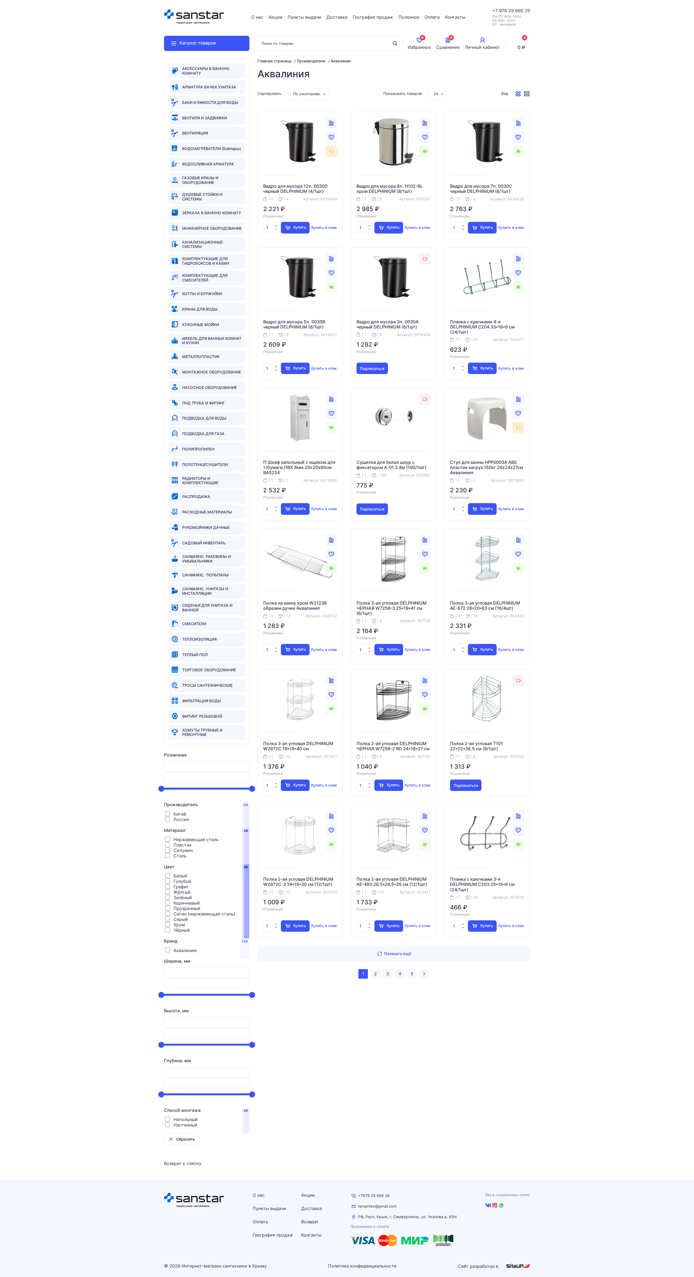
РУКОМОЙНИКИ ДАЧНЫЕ (206, 527)
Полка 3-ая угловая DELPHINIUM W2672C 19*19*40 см (298, 746)
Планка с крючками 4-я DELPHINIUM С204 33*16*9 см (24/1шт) (482, 327)
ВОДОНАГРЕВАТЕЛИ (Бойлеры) (211, 148)
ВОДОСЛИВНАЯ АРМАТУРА (208, 164)
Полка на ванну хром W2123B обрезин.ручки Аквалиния (295, 606)
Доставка (337, 17)
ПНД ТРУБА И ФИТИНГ (203, 403)
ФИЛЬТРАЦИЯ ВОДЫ (201, 700)
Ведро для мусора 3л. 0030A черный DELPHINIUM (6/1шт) (387, 324)
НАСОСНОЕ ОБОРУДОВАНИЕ (209, 387)
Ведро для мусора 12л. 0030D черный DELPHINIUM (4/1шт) (295, 189)
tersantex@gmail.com (377, 1206)
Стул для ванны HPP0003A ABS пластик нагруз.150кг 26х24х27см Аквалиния (486, 467)
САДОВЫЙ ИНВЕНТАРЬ (204, 543)
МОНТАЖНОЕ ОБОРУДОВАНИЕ (211, 372)
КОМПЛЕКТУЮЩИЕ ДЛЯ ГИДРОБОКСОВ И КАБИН (205, 261)
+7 (495, 10)
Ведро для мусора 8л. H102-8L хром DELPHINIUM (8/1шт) (389, 189)
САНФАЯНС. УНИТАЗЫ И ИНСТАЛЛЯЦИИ (205, 591)
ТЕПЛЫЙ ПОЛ (195, 654)
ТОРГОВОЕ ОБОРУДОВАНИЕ (209, 670)
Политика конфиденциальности (362, 1266)
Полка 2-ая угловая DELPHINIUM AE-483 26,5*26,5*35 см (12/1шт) (391, 882)
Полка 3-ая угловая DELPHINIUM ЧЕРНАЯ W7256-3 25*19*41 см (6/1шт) (391, 608)
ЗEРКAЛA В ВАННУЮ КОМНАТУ (211, 212)
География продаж (373, 17)
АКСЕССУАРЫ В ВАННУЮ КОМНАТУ (205, 70)
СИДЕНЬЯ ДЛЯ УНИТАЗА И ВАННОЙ (207, 607)
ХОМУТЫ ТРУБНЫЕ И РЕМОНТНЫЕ (202, 732)
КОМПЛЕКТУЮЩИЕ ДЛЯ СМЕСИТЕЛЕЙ (204, 277)
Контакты (455, 17)
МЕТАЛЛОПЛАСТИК (201, 356)
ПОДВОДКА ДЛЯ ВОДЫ (204, 418)
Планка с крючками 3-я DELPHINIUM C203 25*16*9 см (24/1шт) (482, 884)
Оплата (432, 17)
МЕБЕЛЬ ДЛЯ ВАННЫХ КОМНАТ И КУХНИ (212, 340)
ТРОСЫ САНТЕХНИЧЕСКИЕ (207, 685)
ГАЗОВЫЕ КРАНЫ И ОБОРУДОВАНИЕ (200, 180)
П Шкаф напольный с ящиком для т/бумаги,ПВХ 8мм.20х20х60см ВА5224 (299, 467)
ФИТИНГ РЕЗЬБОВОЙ (202, 716)
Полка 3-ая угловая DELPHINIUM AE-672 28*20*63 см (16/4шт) (485, 606)
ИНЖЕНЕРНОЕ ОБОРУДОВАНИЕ (212, 228)
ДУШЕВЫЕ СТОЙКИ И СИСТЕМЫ (202, 196)
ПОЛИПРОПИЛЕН (198, 449)
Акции (275, 17)
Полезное (409, 17)
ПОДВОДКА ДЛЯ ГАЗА (203, 433)
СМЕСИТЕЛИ (194, 623)
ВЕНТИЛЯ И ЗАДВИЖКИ (204, 118)
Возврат (310, 1221)
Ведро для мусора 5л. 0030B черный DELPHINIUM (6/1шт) (294, 324)
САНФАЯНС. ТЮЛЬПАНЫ (205, 575)
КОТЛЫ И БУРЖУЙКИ (202, 293)
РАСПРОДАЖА (196, 496)
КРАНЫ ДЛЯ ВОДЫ (199, 309)
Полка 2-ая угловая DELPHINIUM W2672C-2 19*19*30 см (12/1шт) (298, 882)
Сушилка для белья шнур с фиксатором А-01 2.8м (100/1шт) (391, 465)
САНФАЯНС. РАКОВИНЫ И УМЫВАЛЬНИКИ (206, 558)
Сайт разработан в (479, 1266)
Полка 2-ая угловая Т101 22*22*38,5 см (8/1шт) (476, 746)
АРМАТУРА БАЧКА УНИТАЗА (209, 87)
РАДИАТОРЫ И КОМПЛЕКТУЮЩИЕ (200, 480)
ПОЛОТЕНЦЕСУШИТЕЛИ (205, 464)
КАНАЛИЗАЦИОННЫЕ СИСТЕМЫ (202, 244)
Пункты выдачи (304, 17)
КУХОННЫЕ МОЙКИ (200, 324)
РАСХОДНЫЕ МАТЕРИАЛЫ (207, 512)
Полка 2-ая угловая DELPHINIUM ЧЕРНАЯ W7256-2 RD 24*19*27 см (393, 746)
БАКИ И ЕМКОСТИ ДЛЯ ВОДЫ (210, 102)
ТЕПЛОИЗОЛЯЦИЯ (199, 639)
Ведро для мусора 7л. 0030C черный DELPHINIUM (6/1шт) (481, 189)
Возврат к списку (182, 1163)
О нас (257, 17)
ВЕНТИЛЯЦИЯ (195, 133)
